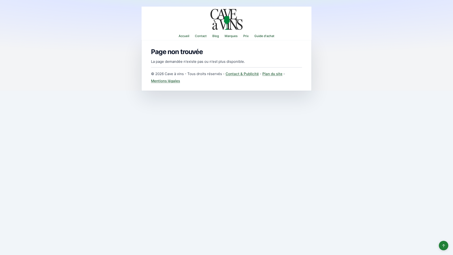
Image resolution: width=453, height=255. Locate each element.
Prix (246, 36)
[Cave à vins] (226, 19)
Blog (215, 36)
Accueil (184, 36)
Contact (201, 36)
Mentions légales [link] (165, 81)
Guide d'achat (264, 36)
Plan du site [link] (272, 74)
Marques (231, 36)
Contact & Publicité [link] (242, 74)
